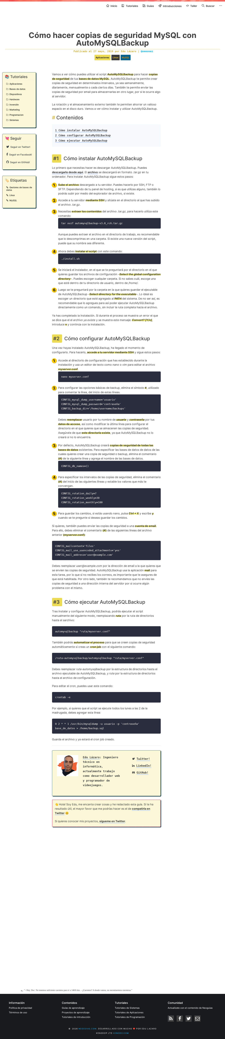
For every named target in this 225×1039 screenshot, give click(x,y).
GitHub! (142, 772)
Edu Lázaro (91, 757)
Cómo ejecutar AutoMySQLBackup (81, 140)
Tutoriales (131, 5)
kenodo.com (121, 1033)
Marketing (14, 109)
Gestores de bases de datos (19, 188)
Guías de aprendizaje (73, 1007)
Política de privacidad (20, 1007)
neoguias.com (88, 1029)
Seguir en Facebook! (20, 154)
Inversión (13, 104)
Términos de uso (18, 1012)
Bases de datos (16, 89)
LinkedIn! (143, 765)
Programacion (15, 115)
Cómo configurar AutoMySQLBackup (83, 135)
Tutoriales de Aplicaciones (129, 1012)
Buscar (210, 5)
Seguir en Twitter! (19, 146)
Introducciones (172, 6)
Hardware (13, 99)
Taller (193, 5)
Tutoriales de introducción (76, 1017)
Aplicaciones (102, 57)
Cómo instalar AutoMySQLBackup (81, 130)
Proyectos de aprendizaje (76, 1012)
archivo (93, 172)
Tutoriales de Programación (130, 1017)
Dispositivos (15, 94)
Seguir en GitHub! (19, 162)
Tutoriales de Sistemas (127, 1007)
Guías (150, 5)
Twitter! (143, 759)
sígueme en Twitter (112, 821)
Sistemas (13, 120)
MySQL (125, 57)
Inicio (113, 5)
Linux (115, 57)
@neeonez (147, 51)
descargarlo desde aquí (67, 172)
